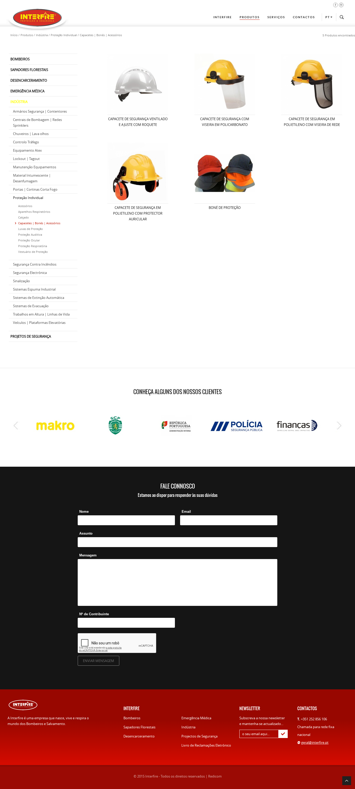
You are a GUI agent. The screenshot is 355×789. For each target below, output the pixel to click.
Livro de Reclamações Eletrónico (206, 745)
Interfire (222, 17)
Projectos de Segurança (199, 736)
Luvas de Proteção (30, 229)
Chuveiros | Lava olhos (31, 133)
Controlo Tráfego (26, 142)
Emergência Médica (196, 718)
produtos (27, 35)
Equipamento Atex (27, 150)
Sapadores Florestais (139, 727)
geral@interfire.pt (314, 742)
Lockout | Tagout (26, 158)
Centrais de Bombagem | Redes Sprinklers (37, 122)
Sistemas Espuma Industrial (34, 289)
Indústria (188, 727)
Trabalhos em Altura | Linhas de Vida (41, 314)
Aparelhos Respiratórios (34, 212)
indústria (42, 35)
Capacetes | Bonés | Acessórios (39, 223)
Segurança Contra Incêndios (34, 264)
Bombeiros (131, 718)
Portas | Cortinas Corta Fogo (35, 189)
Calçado (23, 217)
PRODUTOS (250, 17)
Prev (15, 425)
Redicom (215, 776)
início (14, 35)
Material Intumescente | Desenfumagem (32, 178)
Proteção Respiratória (32, 246)
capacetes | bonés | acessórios (101, 35)
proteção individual (64, 35)
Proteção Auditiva (30, 234)
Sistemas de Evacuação (31, 306)
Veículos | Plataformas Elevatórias (39, 322)
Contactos (304, 17)
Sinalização (21, 281)
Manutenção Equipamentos (34, 167)
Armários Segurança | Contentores (40, 111)
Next (339, 425)
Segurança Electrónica (30, 272)
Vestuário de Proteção (33, 252)
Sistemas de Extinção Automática (38, 297)
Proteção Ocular (29, 240)
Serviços (276, 17)
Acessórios (25, 206)
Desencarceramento (139, 736)
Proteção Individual (28, 197)
